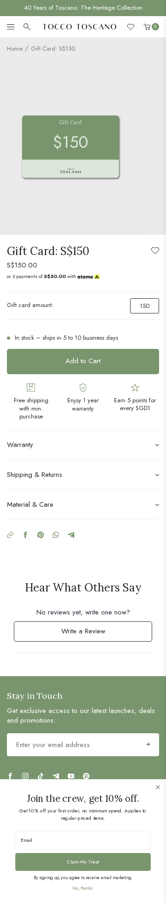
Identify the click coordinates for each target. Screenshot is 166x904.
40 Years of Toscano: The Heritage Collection (83, 7)
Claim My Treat (83, 861)
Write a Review (95, 634)
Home (15, 48)
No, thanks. (82, 888)
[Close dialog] (158, 787)
